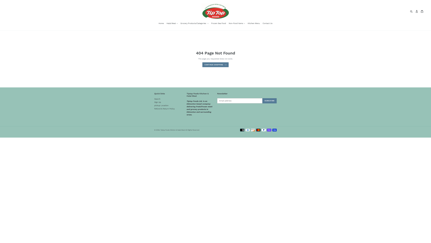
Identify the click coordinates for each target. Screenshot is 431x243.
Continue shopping (214, 65)
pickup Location (161, 105)
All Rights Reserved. (192, 130)
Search (157, 99)
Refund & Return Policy (164, 109)
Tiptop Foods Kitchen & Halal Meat (172, 130)
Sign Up (157, 102)
